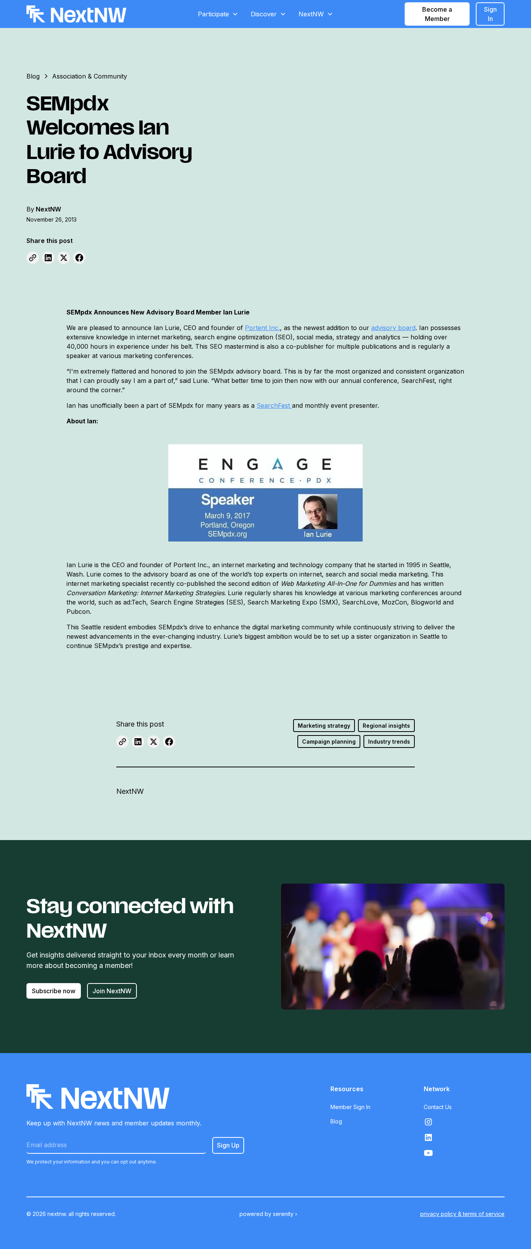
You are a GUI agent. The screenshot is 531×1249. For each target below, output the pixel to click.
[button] (218, 14)
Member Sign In (350, 1107)
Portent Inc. (262, 328)
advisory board (393, 328)
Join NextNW (112, 991)
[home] (76, 14)
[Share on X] (64, 258)
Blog (336, 1121)
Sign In (490, 14)
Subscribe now (53, 991)
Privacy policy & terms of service (462, 1214)
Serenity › (285, 1214)
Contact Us (438, 1107)
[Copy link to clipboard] (32, 258)
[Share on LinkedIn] (48, 258)
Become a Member (437, 14)
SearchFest (274, 405)
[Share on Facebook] (79, 258)
